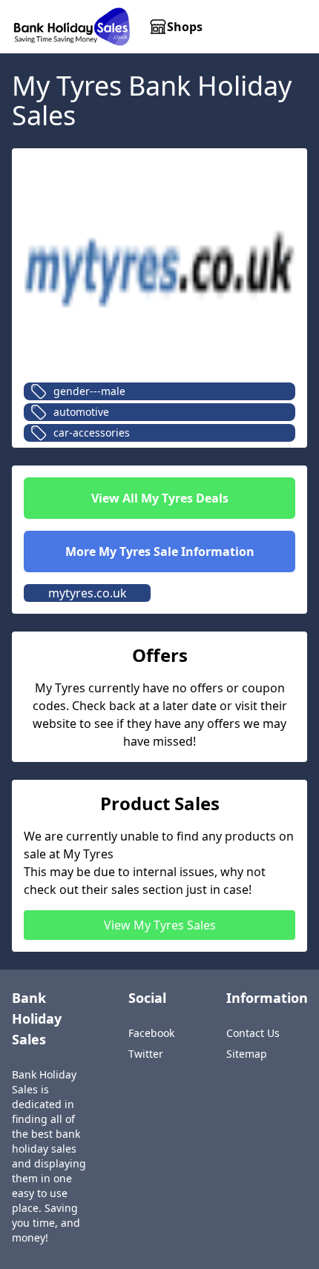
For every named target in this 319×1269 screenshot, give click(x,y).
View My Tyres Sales (160, 925)
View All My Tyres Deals (159, 498)
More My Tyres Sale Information (159, 551)
